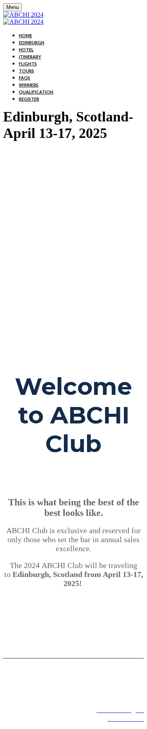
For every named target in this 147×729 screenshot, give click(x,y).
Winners (28, 84)
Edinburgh (31, 42)
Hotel (26, 49)
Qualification (36, 91)
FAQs (24, 77)
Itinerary (30, 56)
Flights (28, 63)
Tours (26, 70)
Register (29, 98)
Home (25, 35)
